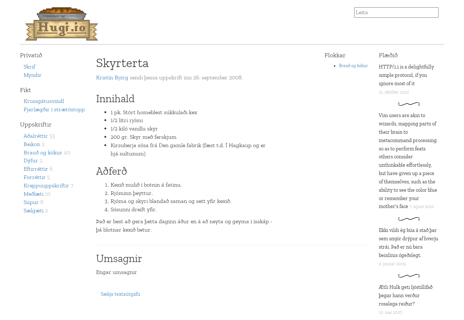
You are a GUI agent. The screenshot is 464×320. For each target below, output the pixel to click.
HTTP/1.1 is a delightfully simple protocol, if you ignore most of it (406, 75)
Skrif (29, 66)
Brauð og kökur (43, 152)
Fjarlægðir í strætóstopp (54, 109)
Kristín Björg (112, 77)
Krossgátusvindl (44, 100)
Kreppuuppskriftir (46, 185)
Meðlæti (34, 193)
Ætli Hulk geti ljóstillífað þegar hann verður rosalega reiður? (405, 295)
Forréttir (35, 177)
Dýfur (31, 160)
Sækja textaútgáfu (120, 294)
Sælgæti (34, 210)
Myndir (33, 74)
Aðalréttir (36, 135)
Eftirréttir (36, 168)
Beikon (32, 144)
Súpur (31, 202)
